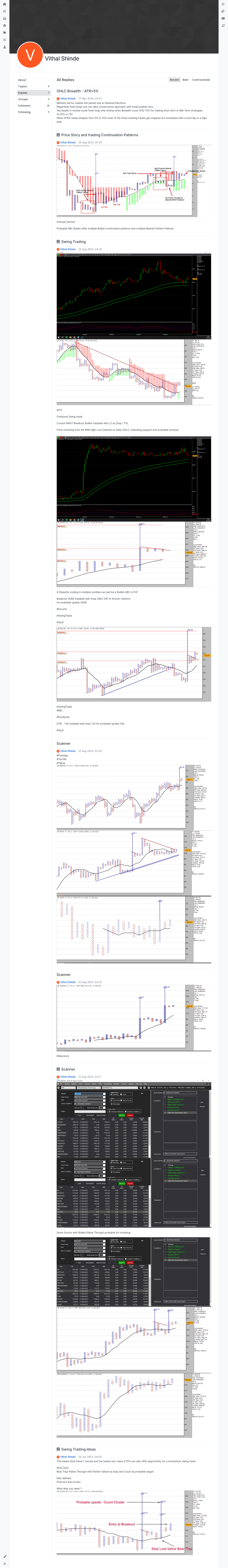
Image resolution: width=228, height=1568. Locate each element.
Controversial (201, 80)
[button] (4, 40)
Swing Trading (73, 242)
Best (185, 80)
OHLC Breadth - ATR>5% (78, 91)
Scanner (64, 743)
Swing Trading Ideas (78, 1449)
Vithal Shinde (68, 98)
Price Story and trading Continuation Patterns (99, 135)
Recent (174, 80)
